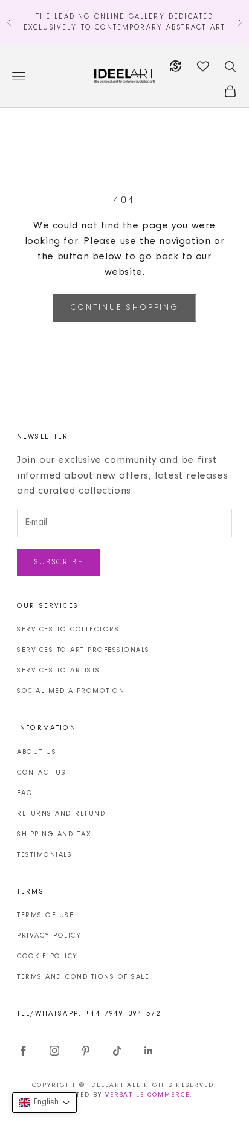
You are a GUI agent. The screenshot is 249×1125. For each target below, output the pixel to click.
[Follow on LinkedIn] (149, 1051)
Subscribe (58, 562)
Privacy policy (49, 936)
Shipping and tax (54, 834)
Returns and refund (61, 813)
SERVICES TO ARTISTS (58, 670)
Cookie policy (47, 956)
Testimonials (44, 855)
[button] (44, 1102)
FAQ (25, 793)
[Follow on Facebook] (23, 1051)
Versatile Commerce (147, 1095)
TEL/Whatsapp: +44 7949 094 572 (89, 1013)
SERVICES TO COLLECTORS (68, 629)
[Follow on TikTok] (117, 1051)
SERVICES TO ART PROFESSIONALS (83, 650)
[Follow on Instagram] (54, 1051)
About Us (36, 752)
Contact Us (41, 772)
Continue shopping (124, 308)
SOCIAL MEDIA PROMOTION (70, 691)
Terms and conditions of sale (83, 977)
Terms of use (45, 915)
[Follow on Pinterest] (86, 1051)
